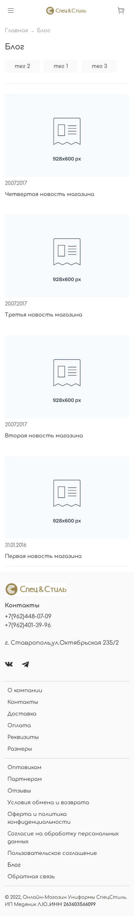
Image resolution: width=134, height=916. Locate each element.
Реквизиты (23, 737)
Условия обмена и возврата (48, 803)
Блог (13, 865)
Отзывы (19, 791)
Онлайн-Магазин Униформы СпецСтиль (74, 897)
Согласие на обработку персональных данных (63, 838)
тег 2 (22, 66)
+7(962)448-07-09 (28, 616)
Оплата (19, 726)
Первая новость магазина (43, 556)
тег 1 (61, 66)
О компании (24, 690)
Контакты (22, 702)
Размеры (19, 749)
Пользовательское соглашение (52, 853)
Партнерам (24, 779)
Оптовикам (24, 767)
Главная (16, 30)
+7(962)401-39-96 (28, 625)
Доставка (21, 714)
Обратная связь (31, 877)
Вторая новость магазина (44, 436)
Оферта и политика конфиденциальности (39, 818)
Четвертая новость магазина (49, 194)
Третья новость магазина (43, 315)
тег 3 (99, 66)
